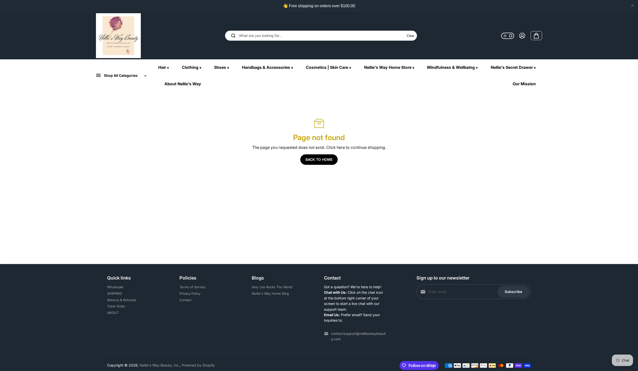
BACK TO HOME (319, 159)
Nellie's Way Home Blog (270, 293)
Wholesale (115, 287)
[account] (522, 35)
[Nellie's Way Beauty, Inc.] (118, 35)
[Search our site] (233, 36)
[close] (632, 5)
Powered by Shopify (198, 365)
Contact (185, 300)
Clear (410, 36)
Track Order (116, 306)
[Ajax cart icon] (536, 35)
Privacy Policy (189, 293)
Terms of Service (192, 287)
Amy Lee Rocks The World (272, 287)
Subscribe (513, 291)
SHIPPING (114, 293)
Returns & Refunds (121, 300)
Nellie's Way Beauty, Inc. (160, 365)
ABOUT (113, 313)
